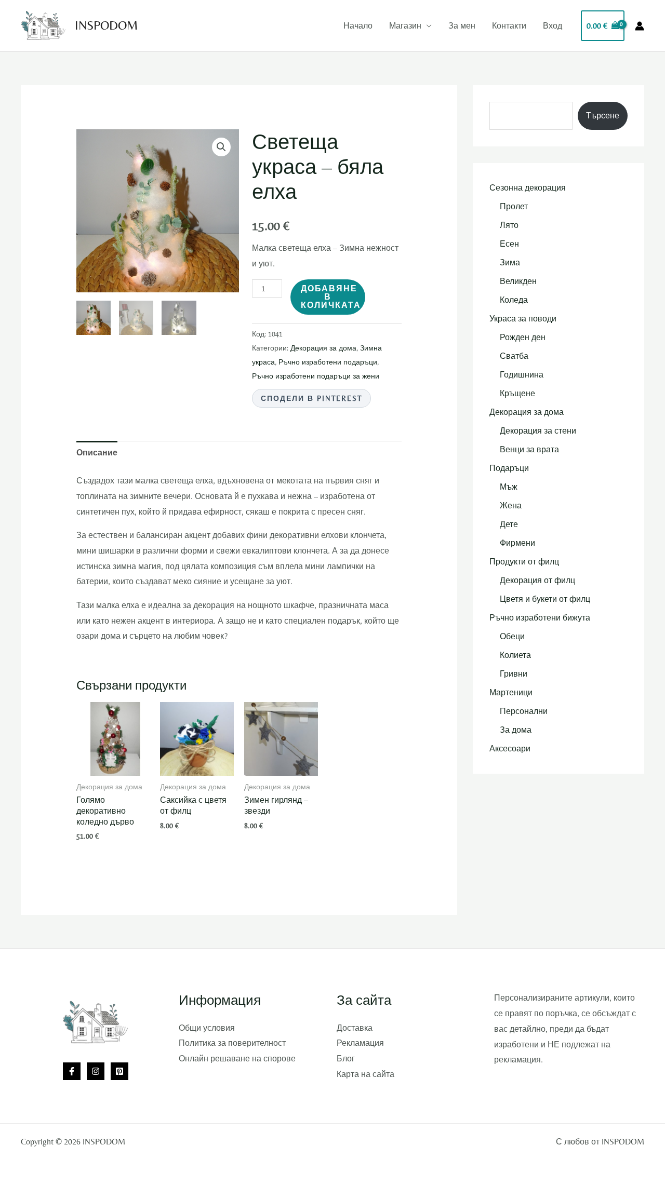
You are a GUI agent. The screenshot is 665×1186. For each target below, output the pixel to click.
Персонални (524, 711)
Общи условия (207, 1028)
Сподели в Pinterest (311, 398)
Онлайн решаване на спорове (237, 1058)
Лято (509, 225)
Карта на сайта (365, 1074)
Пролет (514, 206)
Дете (509, 524)
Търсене (602, 115)
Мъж (508, 487)
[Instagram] (95, 1071)
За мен (461, 26)
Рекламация (360, 1043)
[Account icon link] (639, 26)
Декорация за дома (323, 348)
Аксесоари (509, 748)
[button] (221, 147)
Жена (511, 505)
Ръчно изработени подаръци (327, 362)
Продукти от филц (524, 562)
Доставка (355, 1028)
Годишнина (521, 375)
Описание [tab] (96, 452)
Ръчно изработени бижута (539, 618)
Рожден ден (523, 337)
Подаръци (509, 468)
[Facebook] (72, 1071)
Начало (358, 26)
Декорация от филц (537, 580)
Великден (518, 281)
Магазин (405, 26)
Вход (552, 26)
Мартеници (511, 692)
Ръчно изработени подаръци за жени (315, 376)
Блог (346, 1058)
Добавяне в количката (331, 297)
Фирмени (517, 543)
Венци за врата (529, 449)
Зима (510, 262)
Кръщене (517, 393)
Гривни (513, 674)
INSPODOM (106, 25)
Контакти (509, 26)
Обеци (512, 636)
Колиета (515, 655)
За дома (515, 730)
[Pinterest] (119, 1071)
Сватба (514, 356)
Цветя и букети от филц (545, 599)
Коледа (514, 300)
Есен (509, 244)
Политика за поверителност (232, 1043)
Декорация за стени (538, 431)
